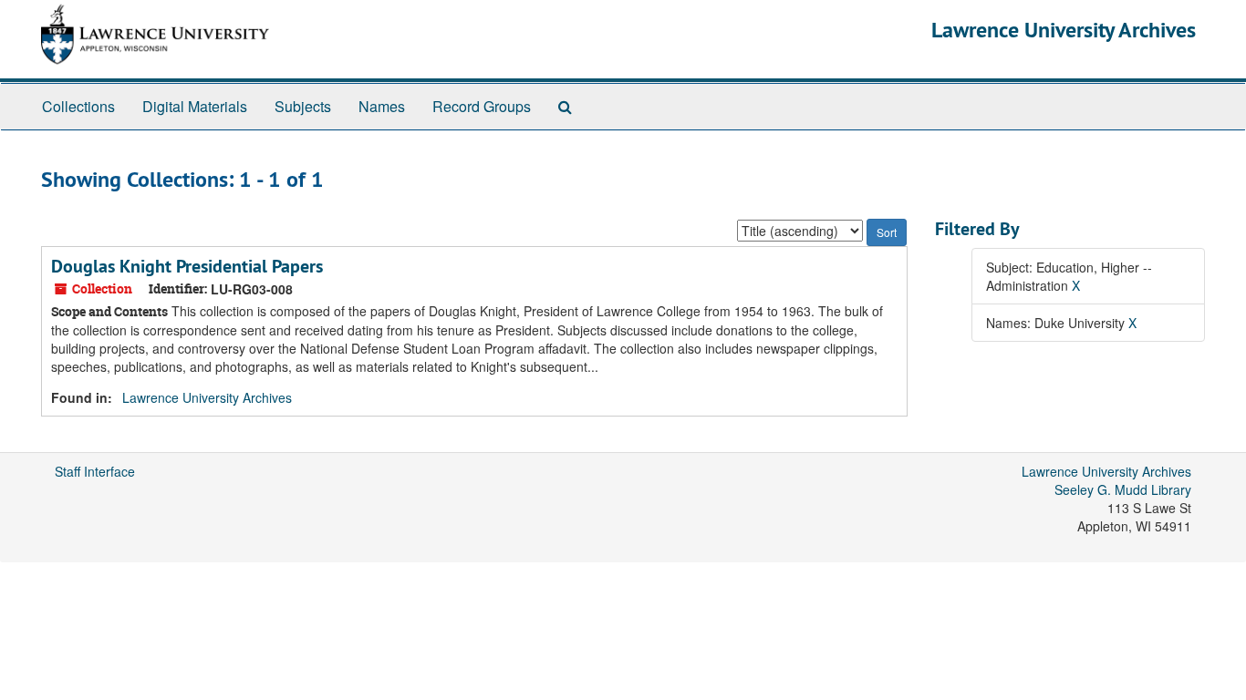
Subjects (303, 106)
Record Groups (481, 106)
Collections (78, 106)
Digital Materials (194, 106)
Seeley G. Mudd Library (1122, 489)
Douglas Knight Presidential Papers (187, 266)
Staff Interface (95, 471)
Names (381, 106)
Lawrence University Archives (1063, 29)
